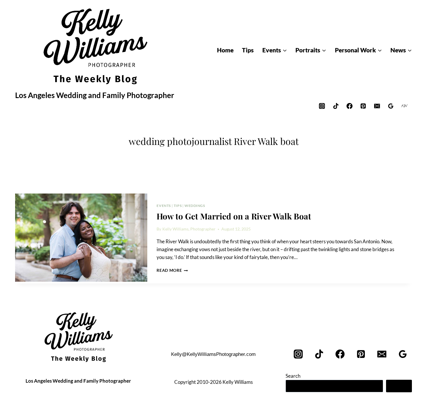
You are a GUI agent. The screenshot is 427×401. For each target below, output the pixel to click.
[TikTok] (336, 106)
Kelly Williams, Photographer (189, 229)
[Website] (404, 106)
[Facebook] (350, 106)
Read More (172, 270)
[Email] (377, 106)
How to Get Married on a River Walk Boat (234, 216)
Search (293, 376)
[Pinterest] (363, 106)
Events (164, 205)
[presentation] (81, 238)
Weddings (194, 205)
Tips (178, 205)
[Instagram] (322, 106)
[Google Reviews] (391, 106)
